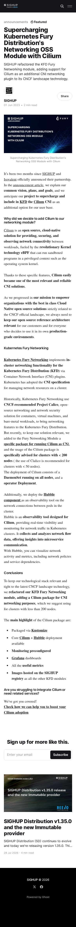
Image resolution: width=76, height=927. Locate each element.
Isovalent (10, 179)
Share (65, 96)
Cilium (39, 201)
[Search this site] (62, 6)
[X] (34, 886)
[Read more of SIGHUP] (9, 90)
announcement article (28, 185)
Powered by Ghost (38, 897)
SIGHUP (10, 101)
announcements (16, 22)
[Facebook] (41, 886)
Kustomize (39, 630)
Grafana (18, 657)
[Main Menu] (70, 6)
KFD (23, 201)
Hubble (39, 637)
